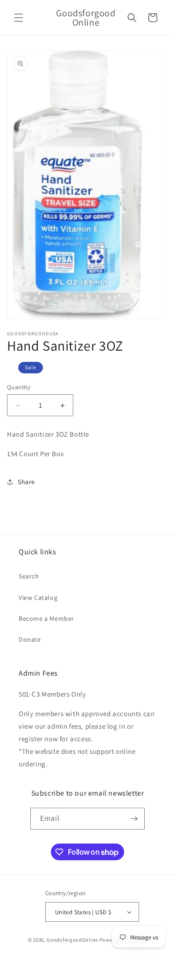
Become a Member (46, 618)
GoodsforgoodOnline (72, 940)
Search (29, 576)
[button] (18, 17)
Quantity (18, 387)
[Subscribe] (134, 819)
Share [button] (26, 482)
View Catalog (38, 597)
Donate (30, 639)
